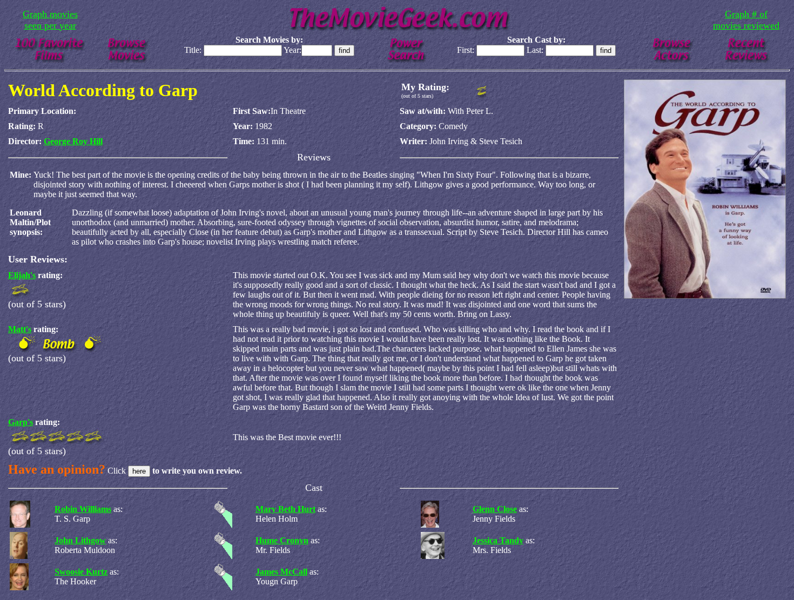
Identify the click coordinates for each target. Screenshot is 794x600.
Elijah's (22, 275)
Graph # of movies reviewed (746, 20)
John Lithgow (80, 540)
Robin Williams (83, 509)
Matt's (19, 329)
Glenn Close (495, 509)
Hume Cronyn (281, 540)
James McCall (281, 571)
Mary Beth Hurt (285, 509)
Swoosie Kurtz (81, 571)
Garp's (20, 422)
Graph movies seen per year (50, 20)
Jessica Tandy (498, 540)
